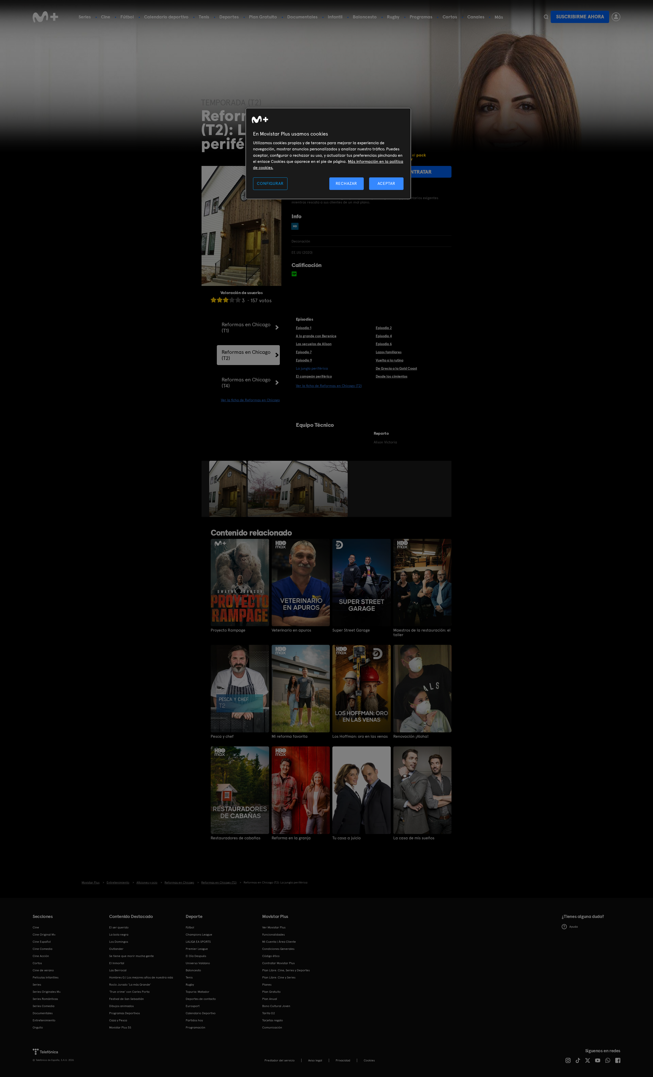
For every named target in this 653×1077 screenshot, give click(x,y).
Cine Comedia (42, 949)
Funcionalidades (273, 934)
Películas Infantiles (45, 977)
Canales (475, 16)
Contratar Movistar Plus (278, 963)
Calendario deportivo (166, 16)
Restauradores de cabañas (235, 838)
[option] (228, 489)
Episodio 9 (304, 360)
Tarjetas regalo (272, 1020)
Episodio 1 (303, 328)
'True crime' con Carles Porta (129, 992)
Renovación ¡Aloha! (411, 736)
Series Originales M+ (47, 992)
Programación (195, 1027)
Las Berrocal (118, 970)
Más (499, 17)
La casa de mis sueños (413, 838)
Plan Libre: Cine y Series (278, 977)
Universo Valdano (198, 963)
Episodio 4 (384, 336)
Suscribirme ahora (580, 17)
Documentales (302, 16)
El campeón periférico (314, 376)
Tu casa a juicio (346, 838)
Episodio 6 (384, 344)
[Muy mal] (213, 299)
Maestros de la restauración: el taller (421, 632)
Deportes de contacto (201, 999)
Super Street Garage (351, 630)
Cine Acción (41, 956)
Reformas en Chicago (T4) (246, 383)
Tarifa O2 (268, 1013)
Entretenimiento (44, 1020)
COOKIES (369, 1060)
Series (85, 16)
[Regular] (226, 299)
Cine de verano (43, 970)
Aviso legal (315, 1060)
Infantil (335, 16)
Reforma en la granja (291, 838)
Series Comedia (43, 1006)
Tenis (204, 16)
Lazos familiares (388, 352)
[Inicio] (45, 16)
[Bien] (232, 299)
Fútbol (127, 16)
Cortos (450, 16)
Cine (105, 16)
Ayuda (573, 926)
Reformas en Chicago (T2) (246, 355)
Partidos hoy (194, 1020)
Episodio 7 (304, 352)
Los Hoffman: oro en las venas (360, 736)
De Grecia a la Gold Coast (396, 368)
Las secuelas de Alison (314, 344)
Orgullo (38, 1027)
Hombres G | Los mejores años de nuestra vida (141, 977)
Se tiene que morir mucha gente (131, 956)
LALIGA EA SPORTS (198, 941)
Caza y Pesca (118, 1020)
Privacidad (343, 1060)
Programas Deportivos (124, 1013)
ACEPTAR (386, 183)
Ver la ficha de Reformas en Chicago (250, 400)
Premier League (197, 949)
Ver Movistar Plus (273, 927)
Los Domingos (118, 941)
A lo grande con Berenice (316, 336)
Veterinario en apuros (291, 630)
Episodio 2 (384, 328)
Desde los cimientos (391, 376)
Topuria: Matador (197, 992)
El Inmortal (116, 963)
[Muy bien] (238, 299)
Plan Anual (269, 999)
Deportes (229, 16)
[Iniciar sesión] (616, 17)
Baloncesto (365, 16)
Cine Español (42, 941)
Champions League (199, 934)
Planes (266, 984)
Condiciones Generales (278, 949)
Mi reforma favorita (290, 736)
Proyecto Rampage (228, 630)
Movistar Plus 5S (120, 1027)
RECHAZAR (346, 183)
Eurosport (192, 1006)
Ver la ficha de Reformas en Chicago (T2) (329, 386)
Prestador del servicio (280, 1060)
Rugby (393, 16)
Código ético (271, 956)
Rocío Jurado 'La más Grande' (130, 984)
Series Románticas (45, 999)
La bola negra (118, 934)
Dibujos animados (121, 1006)
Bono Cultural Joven (276, 1006)
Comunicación (272, 1027)
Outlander (116, 949)
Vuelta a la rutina (389, 360)
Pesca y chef (222, 736)
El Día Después (196, 956)
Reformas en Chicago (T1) (246, 327)
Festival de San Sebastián (126, 999)
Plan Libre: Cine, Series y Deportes (286, 970)
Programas (421, 16)
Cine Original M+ (44, 934)
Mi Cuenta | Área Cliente (279, 941)
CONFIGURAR (270, 183)
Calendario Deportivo (201, 1013)
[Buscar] (546, 17)
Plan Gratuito (263, 16)
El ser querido (119, 927)
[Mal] (219, 299)
